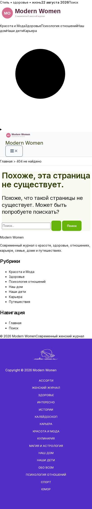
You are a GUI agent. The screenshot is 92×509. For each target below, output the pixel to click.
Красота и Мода (12, 26)
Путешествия (19, 302)
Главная (15, 323)
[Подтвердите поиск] (56, 226)
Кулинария (46, 438)
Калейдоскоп (46, 416)
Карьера (30, 31)
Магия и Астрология (46, 446)
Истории (46, 409)
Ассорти (46, 380)
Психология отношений (59, 26)
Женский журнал (46, 387)
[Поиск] (46, 124)
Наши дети (14, 31)
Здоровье (33, 26)
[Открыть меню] (46, 129)
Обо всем (46, 467)
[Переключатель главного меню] (14, 151)
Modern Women (24, 143)
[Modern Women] (46, 21)
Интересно (46, 402)
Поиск (73, 2)
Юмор (46, 489)
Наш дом (16, 287)
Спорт (46, 482)
